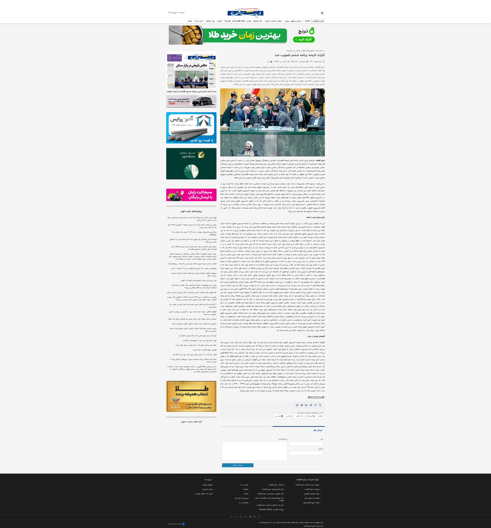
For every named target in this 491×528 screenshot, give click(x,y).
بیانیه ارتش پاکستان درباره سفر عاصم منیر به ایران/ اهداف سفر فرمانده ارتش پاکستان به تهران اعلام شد (193, 248)
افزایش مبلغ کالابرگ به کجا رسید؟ (204, 350)
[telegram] (302, 405)
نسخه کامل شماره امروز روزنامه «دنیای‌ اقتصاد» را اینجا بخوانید (191, 91)
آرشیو (219, 21)
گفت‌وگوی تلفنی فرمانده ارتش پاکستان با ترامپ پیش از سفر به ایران (191, 292)
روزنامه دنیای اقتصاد (312, 489)
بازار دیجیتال (257, 21)
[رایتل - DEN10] (191, 195)
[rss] (245, 517)
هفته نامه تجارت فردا (311, 498)
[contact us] (236, 517)
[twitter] (311, 405)
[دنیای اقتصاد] (245, 13)
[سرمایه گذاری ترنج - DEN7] (245, 35)
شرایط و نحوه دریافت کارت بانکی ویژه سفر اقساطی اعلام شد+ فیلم (192, 319)
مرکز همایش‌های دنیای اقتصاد (273, 489)
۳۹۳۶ (315, 61)
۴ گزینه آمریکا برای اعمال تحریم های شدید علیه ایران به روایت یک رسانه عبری (192, 305)
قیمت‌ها (227, 21)
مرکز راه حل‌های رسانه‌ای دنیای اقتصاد (270, 505)
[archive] (232, 517)
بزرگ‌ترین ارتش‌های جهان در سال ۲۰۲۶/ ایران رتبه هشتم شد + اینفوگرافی (193, 233)
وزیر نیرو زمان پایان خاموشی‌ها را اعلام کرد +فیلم (198, 280)
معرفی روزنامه (207, 485)
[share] (241, 517)
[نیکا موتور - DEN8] (191, 101)
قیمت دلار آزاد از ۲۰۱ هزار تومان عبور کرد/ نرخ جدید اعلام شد (194, 354)
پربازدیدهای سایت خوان (191, 211)
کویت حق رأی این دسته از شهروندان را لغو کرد (199, 340)
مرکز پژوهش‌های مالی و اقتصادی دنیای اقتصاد (269, 499)
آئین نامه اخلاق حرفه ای (204, 494)
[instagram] (259, 517)
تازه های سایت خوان (191, 422)
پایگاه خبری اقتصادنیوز (311, 502)
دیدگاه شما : (282, 439)
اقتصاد (307, 21)
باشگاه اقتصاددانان (238, 21)
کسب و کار (198, 21)
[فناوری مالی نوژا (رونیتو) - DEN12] (191, 396)
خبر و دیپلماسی (318, 21)
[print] (297, 405)
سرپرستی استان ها (241, 498)
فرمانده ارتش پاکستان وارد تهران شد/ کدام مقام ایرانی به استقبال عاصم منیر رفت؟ (193, 240)
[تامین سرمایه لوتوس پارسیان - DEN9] (191, 163)
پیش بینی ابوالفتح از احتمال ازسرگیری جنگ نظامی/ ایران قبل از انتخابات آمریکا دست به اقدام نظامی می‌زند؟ (193, 286)
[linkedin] (306, 405)
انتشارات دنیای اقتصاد (276, 485)
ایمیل (321, 448)
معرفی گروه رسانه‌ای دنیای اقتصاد (307, 485)
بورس (286, 21)
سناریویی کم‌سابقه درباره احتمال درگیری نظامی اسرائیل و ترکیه (194, 324)
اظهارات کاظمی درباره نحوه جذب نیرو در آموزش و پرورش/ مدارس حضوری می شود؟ (192, 313)
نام (322, 439)
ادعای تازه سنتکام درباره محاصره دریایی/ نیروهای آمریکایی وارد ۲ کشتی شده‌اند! (193, 360)
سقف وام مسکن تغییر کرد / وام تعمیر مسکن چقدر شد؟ (196, 345)
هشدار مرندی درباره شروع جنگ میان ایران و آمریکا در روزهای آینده (192, 264)
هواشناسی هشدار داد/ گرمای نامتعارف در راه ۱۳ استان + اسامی (193, 268)
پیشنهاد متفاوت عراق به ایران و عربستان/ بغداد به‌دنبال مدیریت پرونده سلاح (193, 274)
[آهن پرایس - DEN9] (191, 128)
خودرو (249, 21)
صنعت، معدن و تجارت (273, 21)
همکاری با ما (243, 502)
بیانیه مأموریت (207, 489)
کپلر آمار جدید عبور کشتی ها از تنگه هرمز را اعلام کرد (197, 336)
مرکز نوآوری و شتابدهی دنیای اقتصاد (270, 494)
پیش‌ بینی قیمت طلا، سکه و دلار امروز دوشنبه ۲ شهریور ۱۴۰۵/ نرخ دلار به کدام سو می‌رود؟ (192, 226)
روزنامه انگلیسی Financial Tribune (271, 509)
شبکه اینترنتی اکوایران (311, 494)
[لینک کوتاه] (320, 405)
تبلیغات (245, 489)
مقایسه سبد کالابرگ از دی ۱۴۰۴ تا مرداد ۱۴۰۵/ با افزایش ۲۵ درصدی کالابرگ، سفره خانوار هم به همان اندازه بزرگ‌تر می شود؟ (191, 298)
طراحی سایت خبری (176, 524)
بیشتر (189, 21)
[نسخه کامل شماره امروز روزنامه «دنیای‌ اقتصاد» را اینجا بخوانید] (191, 70)
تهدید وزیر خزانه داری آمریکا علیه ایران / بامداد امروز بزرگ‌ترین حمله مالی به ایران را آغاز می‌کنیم (191, 218)
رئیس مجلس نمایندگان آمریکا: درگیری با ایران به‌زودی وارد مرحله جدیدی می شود (193, 329)
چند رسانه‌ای (210, 21)
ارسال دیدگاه (238, 465)
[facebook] (315, 405)
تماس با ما (244, 485)
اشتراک (246, 494)
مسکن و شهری (296, 21)
